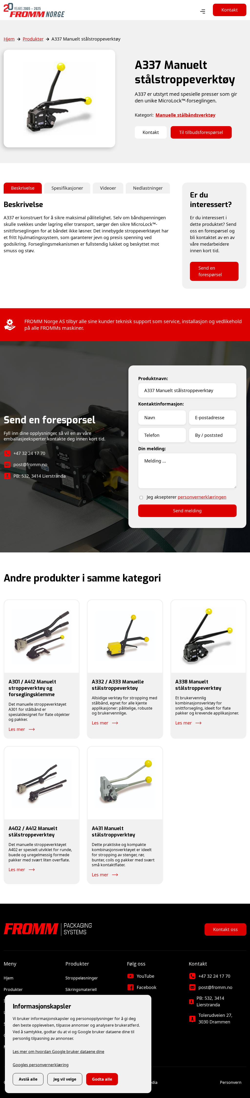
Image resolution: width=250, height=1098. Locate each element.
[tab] (23, 188)
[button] (202, 12)
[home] (34, 10)
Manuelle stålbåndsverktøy (185, 115)
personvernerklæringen (202, 497)
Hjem (9, 39)
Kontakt (229, 10)
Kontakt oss (225, 929)
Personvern (230, 1082)
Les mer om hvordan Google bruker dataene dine (58, 1051)
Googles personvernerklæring (41, 1064)
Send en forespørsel (210, 271)
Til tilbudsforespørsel (201, 132)
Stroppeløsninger (81, 978)
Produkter (33, 39)
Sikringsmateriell (81, 989)
